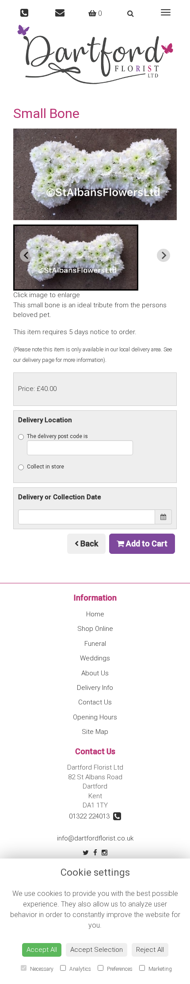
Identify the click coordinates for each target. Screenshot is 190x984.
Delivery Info (95, 688)
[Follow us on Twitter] (86, 853)
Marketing (159, 969)
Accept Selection (96, 950)
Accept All (42, 950)
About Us (95, 673)
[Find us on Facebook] (95, 853)
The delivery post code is (57, 436)
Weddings (95, 658)
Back (88, 543)
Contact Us (95, 702)
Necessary (41, 969)
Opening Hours (95, 717)
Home (95, 614)
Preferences (119, 969)
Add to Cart (145, 543)
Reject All (150, 950)
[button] (75, 258)
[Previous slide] (26, 255)
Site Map (95, 732)
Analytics (79, 969)
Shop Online (95, 629)
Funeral (95, 644)
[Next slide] (163, 255)
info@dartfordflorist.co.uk (95, 838)
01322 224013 (91, 816)
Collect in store (45, 467)
